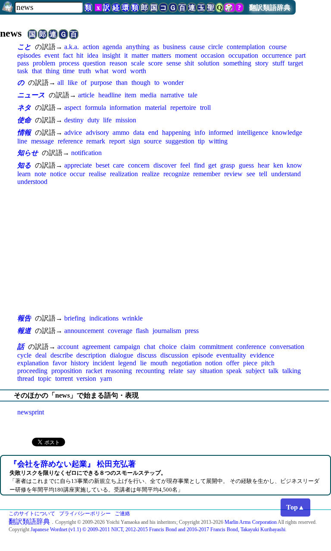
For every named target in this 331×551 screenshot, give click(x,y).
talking (291, 370)
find (199, 165)
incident (103, 363)
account (67, 346)
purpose (101, 82)
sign (134, 141)
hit (79, 55)
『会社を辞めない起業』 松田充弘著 (72, 464)
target (295, 63)
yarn (106, 378)
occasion (213, 55)
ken (278, 165)
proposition (66, 370)
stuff (278, 63)
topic (44, 378)
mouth (159, 363)
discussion (174, 355)
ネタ (24, 107)
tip (201, 141)
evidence (262, 355)
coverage (120, 330)
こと (24, 46)
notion (213, 363)
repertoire (183, 107)
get (212, 165)
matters (161, 55)
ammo (120, 132)
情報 (24, 132)
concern (139, 165)
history (80, 363)
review (233, 173)
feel (185, 165)
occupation (243, 55)
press (192, 330)
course (278, 46)
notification (86, 152)
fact (68, 55)
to (156, 82)
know (294, 165)
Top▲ (295, 507)
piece (250, 363)
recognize (176, 173)
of (84, 82)
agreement (96, 346)
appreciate (78, 165)
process (69, 63)
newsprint (30, 412)
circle (215, 46)
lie (143, 363)
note (40, 173)
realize (150, 173)
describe (61, 355)
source (153, 141)
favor (60, 363)
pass (23, 63)
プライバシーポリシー (85, 514)
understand (286, 173)
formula (95, 107)
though (140, 82)
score (155, 63)
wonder (173, 82)
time (69, 71)
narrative (172, 95)
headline (109, 95)
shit (189, 63)
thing (52, 71)
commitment (216, 346)
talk (273, 370)
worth (138, 71)
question (94, 63)
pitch (268, 363)
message (42, 141)
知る (24, 165)
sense (173, 63)
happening (176, 132)
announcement (84, 330)
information (125, 107)
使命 (24, 120)
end (153, 132)
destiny (74, 120)
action (91, 46)
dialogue (121, 355)
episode (202, 355)
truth (84, 71)
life (107, 120)
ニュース (31, 95)
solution (208, 63)
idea (92, 55)
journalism (167, 330)
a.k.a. (71, 46)
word (119, 71)
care (118, 165)
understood (32, 181)
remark (95, 141)
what (101, 71)
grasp (227, 165)
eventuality (231, 355)
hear (263, 165)
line (22, 141)
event (51, 55)
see (251, 173)
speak (234, 370)
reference (70, 141)
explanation (33, 363)
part (300, 55)
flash (142, 330)
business (174, 46)
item (130, 95)
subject (255, 370)
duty (93, 120)
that (37, 71)
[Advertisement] (165, 249)
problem (44, 63)
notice (58, 173)
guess (246, 165)
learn (24, 173)
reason (118, 63)
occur (77, 173)
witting (218, 141)
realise (97, 173)
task (22, 71)
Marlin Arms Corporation (251, 522)
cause (197, 46)
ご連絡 (122, 514)
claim (188, 346)
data (138, 132)
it (126, 55)
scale (137, 63)
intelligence (252, 132)
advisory (97, 132)
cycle (24, 355)
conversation (287, 346)
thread (25, 378)
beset (102, 165)
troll (205, 107)
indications (104, 318)
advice (73, 132)
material (155, 107)
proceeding (32, 370)
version (86, 378)
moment (186, 55)
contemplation (246, 46)
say (191, 370)
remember (206, 173)
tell (263, 173)
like (73, 82)
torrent (64, 378)
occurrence (277, 55)
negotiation (187, 363)
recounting (150, 370)
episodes (29, 55)
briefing (74, 318)
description (91, 355)
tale (192, 95)
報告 (24, 318)
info (199, 132)
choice (168, 346)
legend (127, 363)
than (122, 82)
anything (138, 46)
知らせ (27, 152)
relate (176, 370)
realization (124, 173)
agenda (112, 46)
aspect (72, 107)
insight (111, 55)
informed (221, 132)
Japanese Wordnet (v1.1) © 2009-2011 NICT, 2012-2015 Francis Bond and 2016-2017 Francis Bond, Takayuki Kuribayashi (158, 529)
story (262, 63)
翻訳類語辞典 (269, 7)
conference (251, 346)
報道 (24, 330)
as (156, 46)
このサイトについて (32, 514)
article (86, 95)
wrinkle (132, 318)
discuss (146, 355)
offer (232, 363)
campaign (127, 346)
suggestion (180, 141)
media (148, 95)
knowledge (287, 132)
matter (139, 55)
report (117, 141)
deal (41, 355)
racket (94, 370)
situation (211, 370)
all (60, 82)
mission (126, 120)
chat (149, 346)
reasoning (119, 370)
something (237, 63)
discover (164, 165)
